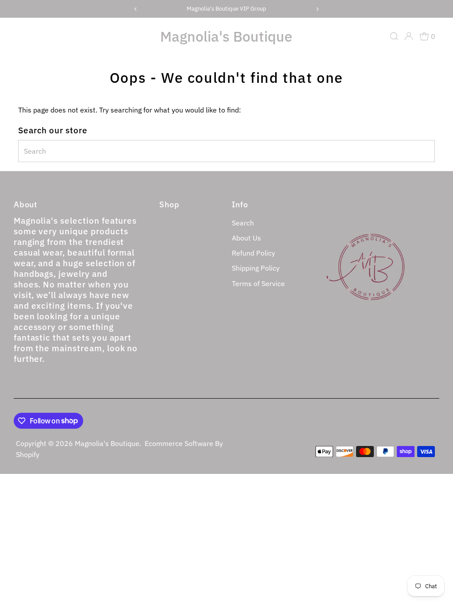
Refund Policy (253, 252)
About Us (246, 237)
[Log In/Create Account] (409, 36)
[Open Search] (394, 36)
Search (243, 222)
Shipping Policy (256, 268)
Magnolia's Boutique (226, 36)
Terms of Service (258, 283)
